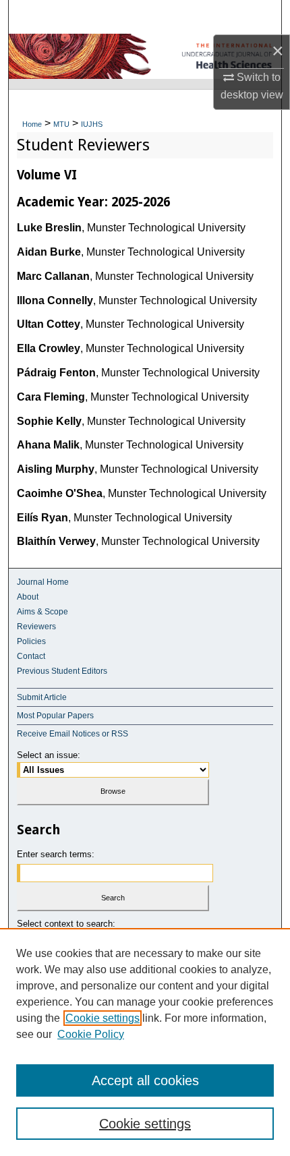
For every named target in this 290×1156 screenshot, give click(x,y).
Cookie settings (102, 1018)
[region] (145, 1042)
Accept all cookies (145, 1080)
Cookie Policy (90, 1034)
